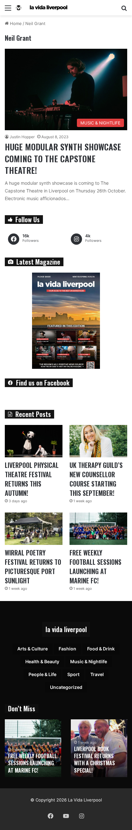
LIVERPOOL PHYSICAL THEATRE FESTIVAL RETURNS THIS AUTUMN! (32, 479)
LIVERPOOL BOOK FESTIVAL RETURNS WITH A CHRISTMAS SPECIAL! (94, 759)
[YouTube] (66, 816)
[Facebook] (50, 816)
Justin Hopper (22, 136)
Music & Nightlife (88, 661)
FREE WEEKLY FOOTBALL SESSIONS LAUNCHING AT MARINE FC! (95, 566)
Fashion (67, 648)
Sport (73, 674)
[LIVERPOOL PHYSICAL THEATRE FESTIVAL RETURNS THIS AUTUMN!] (33, 441)
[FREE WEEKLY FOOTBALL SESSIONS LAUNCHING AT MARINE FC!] (98, 528)
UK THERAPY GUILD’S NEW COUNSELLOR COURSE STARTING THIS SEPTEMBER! (96, 479)
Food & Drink (101, 648)
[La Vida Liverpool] (41, 7)
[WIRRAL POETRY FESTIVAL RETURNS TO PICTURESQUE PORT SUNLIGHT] (33, 528)
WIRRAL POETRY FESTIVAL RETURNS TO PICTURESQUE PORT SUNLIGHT (33, 566)
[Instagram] (81, 816)
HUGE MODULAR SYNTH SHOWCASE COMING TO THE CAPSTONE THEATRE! (63, 158)
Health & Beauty (42, 661)
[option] (33, 748)
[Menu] (8, 10)
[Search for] (124, 10)
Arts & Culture (32, 648)
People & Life (42, 674)
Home (15, 23)
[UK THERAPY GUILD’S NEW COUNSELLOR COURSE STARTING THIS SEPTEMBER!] (98, 441)
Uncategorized (66, 687)
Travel (97, 674)
